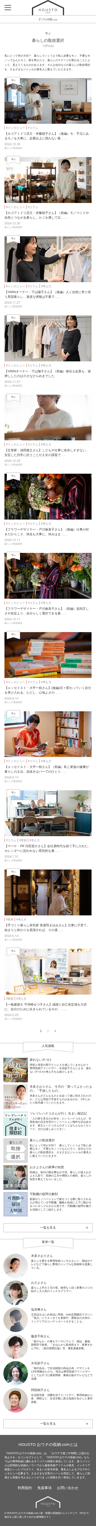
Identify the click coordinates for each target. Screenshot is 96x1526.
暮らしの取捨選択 (48, 40)
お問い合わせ (67, 1488)
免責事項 (44, 1488)
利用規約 (25, 1488)
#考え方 (46, 286)
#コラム (33, 128)
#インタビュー (15, 128)
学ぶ (48, 33)
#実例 (23, 840)
